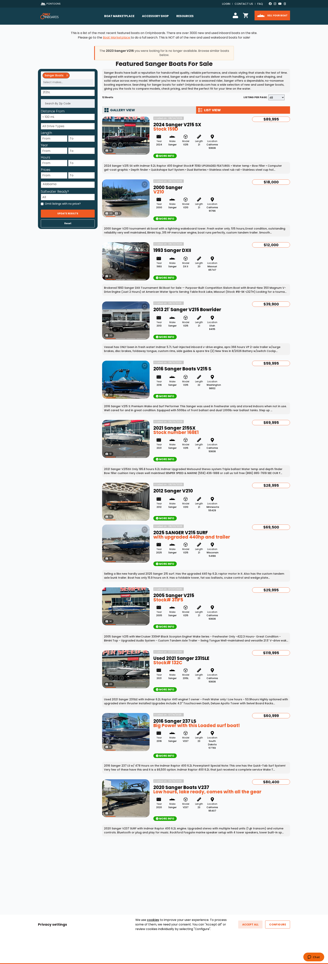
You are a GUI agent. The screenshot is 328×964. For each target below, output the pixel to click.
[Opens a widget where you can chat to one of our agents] (313, 957)
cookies (153, 920)
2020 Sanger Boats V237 (181, 787)
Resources (185, 16)
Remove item (67, 75)
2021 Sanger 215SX (174, 428)
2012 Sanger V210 (173, 491)
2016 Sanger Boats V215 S (182, 369)
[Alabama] (68, 184)
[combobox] (68, 79)
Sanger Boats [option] (53, 75)
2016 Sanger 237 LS (174, 721)
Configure (277, 924)
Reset (67, 223)
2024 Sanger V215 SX (177, 124)
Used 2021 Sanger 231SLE (181, 658)
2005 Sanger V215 (173, 595)
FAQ (260, 4)
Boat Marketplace (119, 16)
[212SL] (68, 92)
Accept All (250, 924)
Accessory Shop (155, 16)
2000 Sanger (168, 187)
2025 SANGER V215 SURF (180, 532)
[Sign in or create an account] (236, 15)
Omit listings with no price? (63, 204)
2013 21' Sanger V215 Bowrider (187, 309)
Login (226, 4)
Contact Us (244, 4)
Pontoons (54, 4)
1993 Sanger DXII (172, 250)
